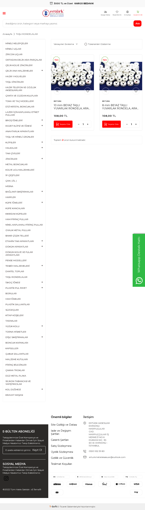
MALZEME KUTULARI (16, 359)
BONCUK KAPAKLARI (16, 342)
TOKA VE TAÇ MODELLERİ (19, 101)
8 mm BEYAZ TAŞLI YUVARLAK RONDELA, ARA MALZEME (119, 107)
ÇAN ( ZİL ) (11, 180)
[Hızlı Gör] (57, 91)
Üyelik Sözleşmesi (62, 451)
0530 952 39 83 (97, 451)
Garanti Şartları (60, 439)
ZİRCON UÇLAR (13, 54)
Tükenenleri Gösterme (99, 44)
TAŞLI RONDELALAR (16, 277)
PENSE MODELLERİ (16, 260)
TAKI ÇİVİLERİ (12, 153)
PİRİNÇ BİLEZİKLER (16, 364)
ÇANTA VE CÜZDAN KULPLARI (21, 95)
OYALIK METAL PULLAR (18, 230)
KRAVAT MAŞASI (14, 395)
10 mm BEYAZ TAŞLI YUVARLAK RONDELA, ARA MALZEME (71, 107)
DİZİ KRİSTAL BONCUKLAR (19, 106)
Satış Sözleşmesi (61, 445)
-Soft (53, 506)
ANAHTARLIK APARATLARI (19, 131)
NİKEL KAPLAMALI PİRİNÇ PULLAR (24, 224)
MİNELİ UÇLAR (13, 49)
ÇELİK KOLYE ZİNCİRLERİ (19, 65)
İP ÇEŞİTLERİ (12, 175)
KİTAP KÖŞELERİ (14, 315)
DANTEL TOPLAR (14, 271)
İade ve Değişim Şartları (61, 432)
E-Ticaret (62, 506)
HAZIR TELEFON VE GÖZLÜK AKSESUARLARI (20, 88)
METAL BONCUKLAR (16, 164)
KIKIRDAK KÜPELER (16, 213)
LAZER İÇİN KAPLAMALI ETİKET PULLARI (22, 113)
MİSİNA (9, 186)
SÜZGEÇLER (12, 310)
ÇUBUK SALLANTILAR (16, 353)
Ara (137, 23)
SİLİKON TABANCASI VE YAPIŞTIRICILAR (18, 382)
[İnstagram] (6, 479)
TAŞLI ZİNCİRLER (14, 82)
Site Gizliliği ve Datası (64, 424)
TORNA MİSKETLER (15, 331)
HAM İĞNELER (13, 299)
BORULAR (11, 293)
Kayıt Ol (37, 450)
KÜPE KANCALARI (15, 208)
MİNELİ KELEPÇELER (16, 43)
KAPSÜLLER (11, 348)
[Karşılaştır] (87, 82)
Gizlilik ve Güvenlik (62, 457)
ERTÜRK (57, 101)
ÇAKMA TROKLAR (15, 370)
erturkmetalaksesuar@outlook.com (107, 457)
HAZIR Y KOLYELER (15, 76)
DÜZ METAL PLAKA (15, 375)
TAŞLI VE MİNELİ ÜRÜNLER (19, 136)
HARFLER (10, 197)
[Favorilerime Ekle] (87, 91)
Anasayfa (7, 34)
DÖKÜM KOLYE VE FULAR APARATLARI (19, 253)
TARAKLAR (11, 320)
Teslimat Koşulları (61, 463)
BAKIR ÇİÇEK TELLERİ (17, 235)
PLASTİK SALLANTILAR (17, 304)
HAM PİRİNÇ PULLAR (16, 219)
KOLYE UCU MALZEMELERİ (19, 169)
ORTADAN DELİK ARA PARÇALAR (23, 59)
